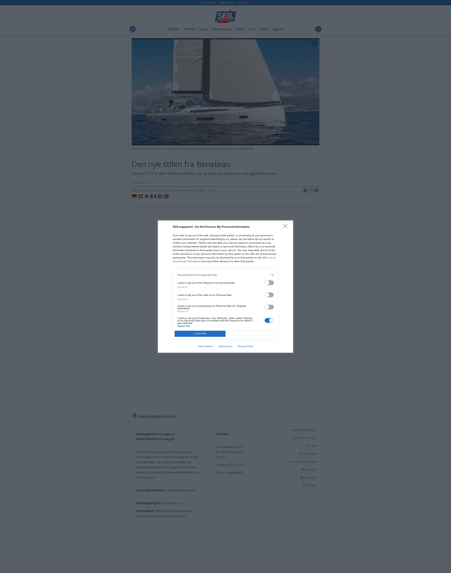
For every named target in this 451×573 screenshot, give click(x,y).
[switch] (269, 282)
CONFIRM (200, 333)
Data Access (225, 346)
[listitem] (225, 275)
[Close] (286, 227)
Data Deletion (205, 346)
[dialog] (225, 286)
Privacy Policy (245, 346)
